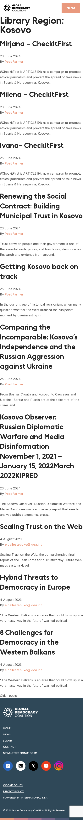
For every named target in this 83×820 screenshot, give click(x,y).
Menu (71, 8)
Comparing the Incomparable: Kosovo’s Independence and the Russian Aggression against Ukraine (39, 347)
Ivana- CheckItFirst (32, 145)
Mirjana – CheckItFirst (36, 43)
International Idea (34, 797)
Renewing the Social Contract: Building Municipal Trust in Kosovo (41, 206)
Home (7, 728)
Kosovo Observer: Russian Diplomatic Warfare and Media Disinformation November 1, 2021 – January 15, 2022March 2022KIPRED (37, 446)
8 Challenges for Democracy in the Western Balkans (29, 642)
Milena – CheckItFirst (34, 94)
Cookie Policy (13, 785)
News (7, 734)
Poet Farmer (14, 62)
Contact (9, 747)
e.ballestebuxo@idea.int (23, 544)
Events (8, 740)
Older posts (8, 696)
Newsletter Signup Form (20, 753)
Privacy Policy (13, 791)
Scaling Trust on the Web (41, 526)
